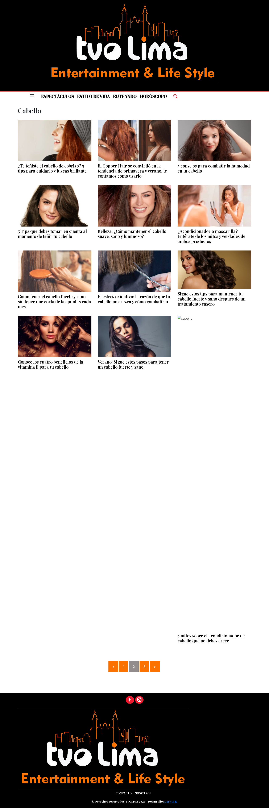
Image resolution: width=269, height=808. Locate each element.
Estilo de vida (93, 96)
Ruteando (125, 96)
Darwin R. (171, 801)
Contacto (124, 793)
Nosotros (143, 793)
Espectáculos (57, 96)
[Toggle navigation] (32, 95)
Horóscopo (153, 96)
